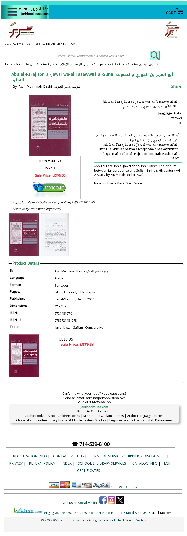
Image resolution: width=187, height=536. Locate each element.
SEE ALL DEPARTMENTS (50, 43)
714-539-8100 (100, 402)
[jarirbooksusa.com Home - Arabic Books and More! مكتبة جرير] (20, 37)
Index (66, 463)
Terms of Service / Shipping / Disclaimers (128, 456)
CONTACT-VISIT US (17, 43)
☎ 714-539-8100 (91, 444)
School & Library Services (102, 463)
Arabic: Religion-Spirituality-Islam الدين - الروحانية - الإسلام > (54, 64)
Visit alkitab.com (160, 513)
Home (8, 64)
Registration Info (30, 456)
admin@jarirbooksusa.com (106, 398)
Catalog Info (145, 463)
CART (171, 13)
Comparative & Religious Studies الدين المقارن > (126, 64)
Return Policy (42, 463)
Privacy (16, 463)
